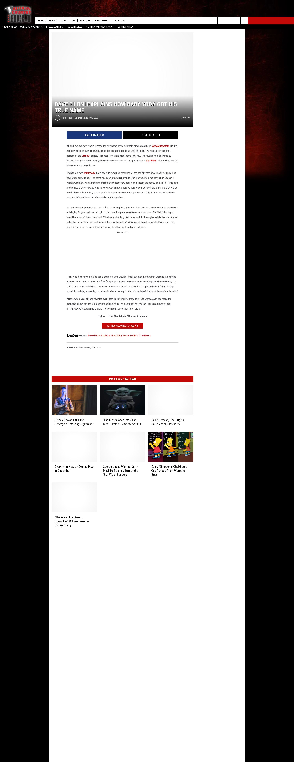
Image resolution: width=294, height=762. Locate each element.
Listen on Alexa (125, 27)
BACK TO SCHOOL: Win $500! (32, 27)
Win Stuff (85, 20)
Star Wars (151, 160)
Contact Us (118, 20)
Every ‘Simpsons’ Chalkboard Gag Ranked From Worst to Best (169, 470)
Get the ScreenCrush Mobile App (122, 326)
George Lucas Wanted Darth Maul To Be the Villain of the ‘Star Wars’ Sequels (120, 470)
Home (40, 20)
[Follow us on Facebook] (229, 20)
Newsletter (101, 20)
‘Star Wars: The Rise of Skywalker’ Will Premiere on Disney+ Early (72, 521)
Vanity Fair (89, 172)
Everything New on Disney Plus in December (74, 469)
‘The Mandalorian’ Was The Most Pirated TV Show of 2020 (122, 422)
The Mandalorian (160, 145)
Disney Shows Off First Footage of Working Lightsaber (74, 422)
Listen (63, 20)
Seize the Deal (75, 27)
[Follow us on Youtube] (244, 20)
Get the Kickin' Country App (99, 27)
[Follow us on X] (236, 20)
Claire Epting (66, 118)
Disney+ (85, 155)
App (73, 20)
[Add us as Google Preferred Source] (221, 20)
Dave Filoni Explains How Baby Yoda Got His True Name (119, 335)
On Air (51, 20)
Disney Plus (84, 347)
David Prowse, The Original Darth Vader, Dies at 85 (168, 422)
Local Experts (56, 27)
